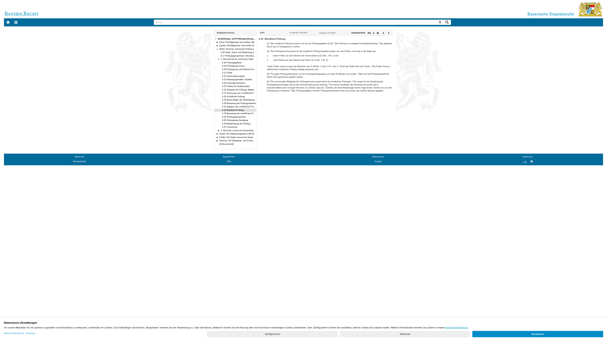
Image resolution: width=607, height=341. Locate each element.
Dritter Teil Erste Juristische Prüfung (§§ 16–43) (241, 49)
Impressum (527, 157)
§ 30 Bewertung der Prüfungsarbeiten (239, 103)
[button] (216, 39)
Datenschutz (378, 157)
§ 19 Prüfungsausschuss (233, 66)
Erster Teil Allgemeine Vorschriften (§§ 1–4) (239, 42)
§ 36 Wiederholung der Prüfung (236, 124)
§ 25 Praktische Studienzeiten (236, 86)
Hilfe (229, 161)
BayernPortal (229, 157)
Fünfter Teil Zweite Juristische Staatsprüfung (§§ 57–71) (244, 137)
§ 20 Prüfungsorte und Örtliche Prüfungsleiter (242, 69)
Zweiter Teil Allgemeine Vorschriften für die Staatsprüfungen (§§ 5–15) (251, 45)
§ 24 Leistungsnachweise (233, 83)
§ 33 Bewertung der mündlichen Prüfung (240, 113)
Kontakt (378, 161)
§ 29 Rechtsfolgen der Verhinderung (238, 100)
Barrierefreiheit (79, 161)
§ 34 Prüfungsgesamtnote (234, 117)
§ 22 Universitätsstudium (233, 76)
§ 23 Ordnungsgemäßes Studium (237, 79)
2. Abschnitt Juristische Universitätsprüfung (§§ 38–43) (246, 130)
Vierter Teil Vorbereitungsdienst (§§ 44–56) (238, 134)
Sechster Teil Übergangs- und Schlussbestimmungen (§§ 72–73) (248, 140)
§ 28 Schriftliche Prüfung (233, 96)
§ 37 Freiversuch (229, 127)
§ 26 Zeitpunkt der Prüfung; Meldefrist (239, 90)
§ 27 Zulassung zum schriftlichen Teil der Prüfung (244, 93)
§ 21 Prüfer (227, 73)
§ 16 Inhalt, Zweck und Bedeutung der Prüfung (242, 52)
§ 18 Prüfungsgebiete (232, 62)
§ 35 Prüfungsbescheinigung (235, 120)
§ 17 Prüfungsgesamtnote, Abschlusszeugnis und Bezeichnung (250, 56)
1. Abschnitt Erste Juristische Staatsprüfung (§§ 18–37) (246, 59)
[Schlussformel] (226, 144)
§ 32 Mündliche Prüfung (233, 110)
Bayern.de (79, 157)
